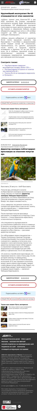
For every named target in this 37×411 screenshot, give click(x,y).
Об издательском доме (10, 339)
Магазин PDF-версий (17, 341)
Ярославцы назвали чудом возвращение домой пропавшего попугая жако (20, 307)
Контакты (21, 347)
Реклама (4, 341)
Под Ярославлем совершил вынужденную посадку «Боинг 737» (16, 66)
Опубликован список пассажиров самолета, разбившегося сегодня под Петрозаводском (21, 117)
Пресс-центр (26, 339)
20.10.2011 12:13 (5, 7)
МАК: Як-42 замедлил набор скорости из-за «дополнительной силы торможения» (21, 111)
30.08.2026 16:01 (6, 145)
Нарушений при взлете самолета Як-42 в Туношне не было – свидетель (20, 129)
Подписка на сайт (8, 347)
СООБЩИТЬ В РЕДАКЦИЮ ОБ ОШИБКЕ (14, 349)
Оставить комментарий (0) (18, 89)
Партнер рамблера (17, 402)
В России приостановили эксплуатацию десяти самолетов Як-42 (20, 135)
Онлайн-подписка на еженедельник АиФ (17, 344)
